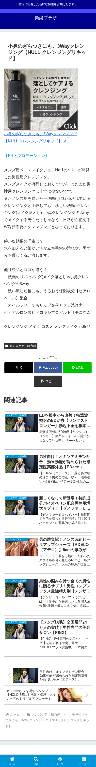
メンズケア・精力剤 (22, 346)
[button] (48, 381)
